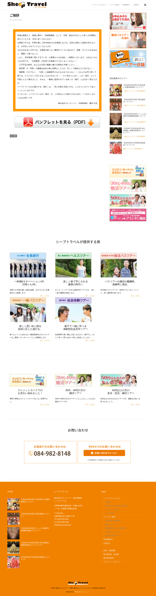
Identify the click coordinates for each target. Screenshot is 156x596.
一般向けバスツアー (129, 91)
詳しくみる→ (45, 296)
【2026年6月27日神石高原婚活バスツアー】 (134, 144)
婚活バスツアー (128, 149)
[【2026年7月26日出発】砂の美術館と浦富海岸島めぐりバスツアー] (116, 133)
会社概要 (13, 136)
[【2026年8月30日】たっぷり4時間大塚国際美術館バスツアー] (116, 119)
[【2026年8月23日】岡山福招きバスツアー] (116, 104)
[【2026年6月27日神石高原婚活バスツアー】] (116, 148)
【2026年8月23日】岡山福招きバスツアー (134, 100)
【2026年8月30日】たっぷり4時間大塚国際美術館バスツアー (134, 116)
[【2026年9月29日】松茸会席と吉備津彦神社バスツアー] (116, 90)
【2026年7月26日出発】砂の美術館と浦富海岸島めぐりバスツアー (134, 130)
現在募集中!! (142, 91)
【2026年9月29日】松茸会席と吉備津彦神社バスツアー (134, 86)
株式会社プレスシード (82, 592)
